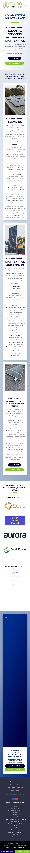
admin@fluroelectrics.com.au (15, 794)
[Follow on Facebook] (13, 799)
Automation (15, 828)
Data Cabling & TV (15, 821)
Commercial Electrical (15, 810)
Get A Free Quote (15, 63)
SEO (12, 847)
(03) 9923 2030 (8, 851)
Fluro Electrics (8, 44)
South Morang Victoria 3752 (15, 787)
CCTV (15, 812)
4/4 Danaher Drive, (15, 785)
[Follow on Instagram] (16, 799)
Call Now (15, 58)
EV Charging (15, 830)
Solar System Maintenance (15, 832)
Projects (15, 834)
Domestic (15, 815)
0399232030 (15, 790)
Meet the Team (15, 808)
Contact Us (15, 836)
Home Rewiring (15, 817)
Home (15, 806)
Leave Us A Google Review (15, 802)
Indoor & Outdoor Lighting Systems (15, 819)
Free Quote (15, 770)
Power (15, 825)
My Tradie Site (20, 847)
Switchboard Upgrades (15, 823)
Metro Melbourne (15, 79)
